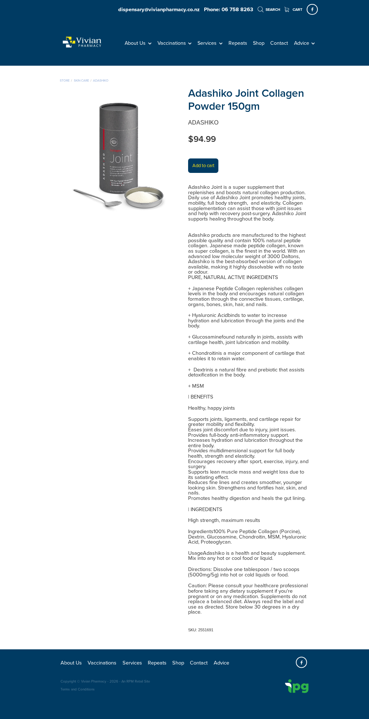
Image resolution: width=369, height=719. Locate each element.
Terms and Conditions (78, 689)
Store (65, 80)
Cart (297, 9)
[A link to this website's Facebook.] (312, 9)
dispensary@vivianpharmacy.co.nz (159, 9)
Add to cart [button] (203, 165)
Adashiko (100, 80)
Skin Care (81, 80)
